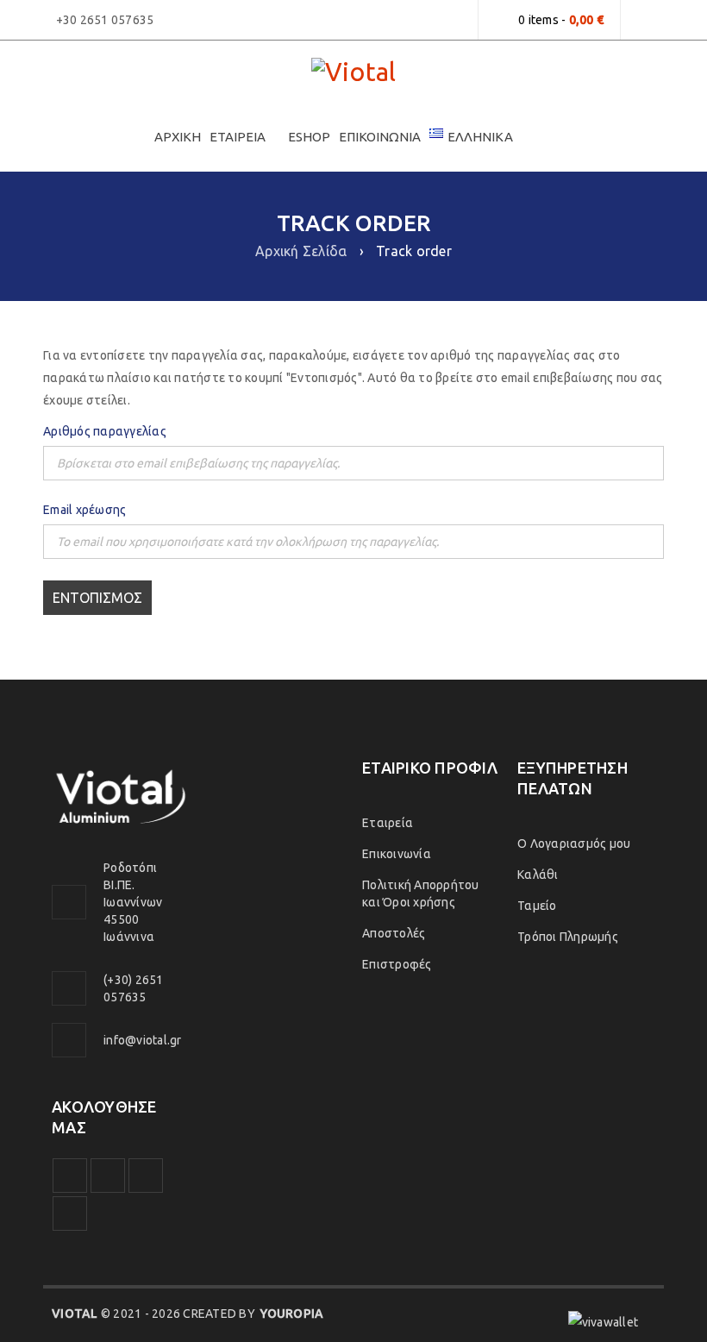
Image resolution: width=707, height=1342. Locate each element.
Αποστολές (393, 933)
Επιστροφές (397, 964)
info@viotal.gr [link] (142, 1040)
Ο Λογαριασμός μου (573, 843)
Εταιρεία (387, 823)
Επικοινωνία (396, 854)
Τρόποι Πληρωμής (567, 937)
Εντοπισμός (97, 597)
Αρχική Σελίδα (301, 251)
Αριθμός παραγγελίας (104, 431)
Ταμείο (537, 905)
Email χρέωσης (84, 510)
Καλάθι (538, 874)
